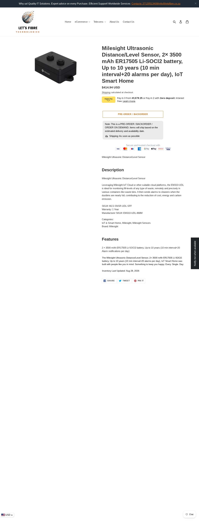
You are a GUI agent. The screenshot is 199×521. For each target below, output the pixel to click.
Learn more (129, 101)
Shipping (106, 92)
